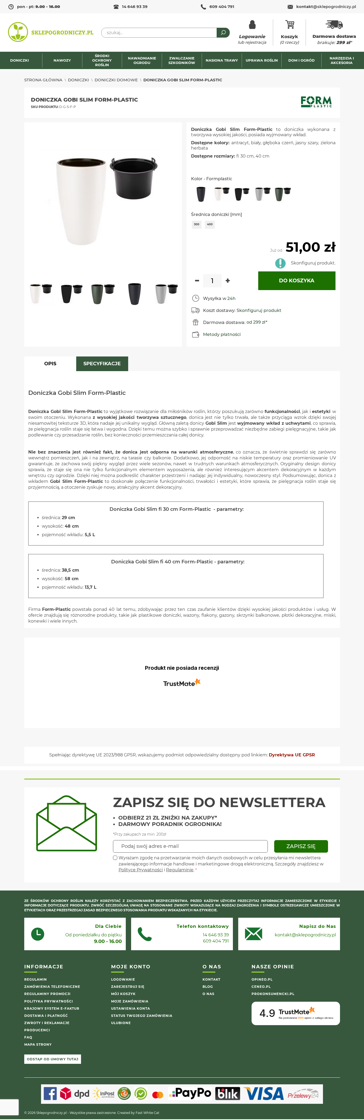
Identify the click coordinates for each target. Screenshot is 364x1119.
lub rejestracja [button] (252, 39)
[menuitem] (22, 60)
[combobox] (165, 33)
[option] (201, 194)
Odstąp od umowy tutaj (52, 1059)
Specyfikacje (102, 364)
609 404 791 (221, 6)
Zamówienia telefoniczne (52, 987)
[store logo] (50, 32)
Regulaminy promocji (47, 994)
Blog (208, 987)
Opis (50, 364)
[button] (42, 296)
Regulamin (35, 979)
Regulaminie (179, 869)
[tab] (50, 363)
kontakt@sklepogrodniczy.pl (305, 934)
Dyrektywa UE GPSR (292, 754)
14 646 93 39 (135, 6)
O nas (209, 994)
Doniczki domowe (116, 79)
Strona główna (43, 79)
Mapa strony (38, 1044)
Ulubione (121, 1023)
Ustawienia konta (130, 1008)
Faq (28, 1037)
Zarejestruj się (127, 987)
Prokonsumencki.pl (273, 994)
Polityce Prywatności (141, 869)
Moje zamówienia (129, 1001)
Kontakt (211, 979)
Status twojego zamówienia (141, 1016)
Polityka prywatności (48, 1001)
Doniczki (78, 79)
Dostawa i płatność (46, 1016)
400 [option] (210, 224)
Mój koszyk (123, 994)
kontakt (326, 6)
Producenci (37, 1030)
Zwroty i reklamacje (47, 1023)
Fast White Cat (147, 1113)
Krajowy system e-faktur (51, 1008)
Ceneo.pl (261, 987)
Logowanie (123, 979)
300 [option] (196, 224)
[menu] (182, 60)
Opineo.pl (262, 979)
